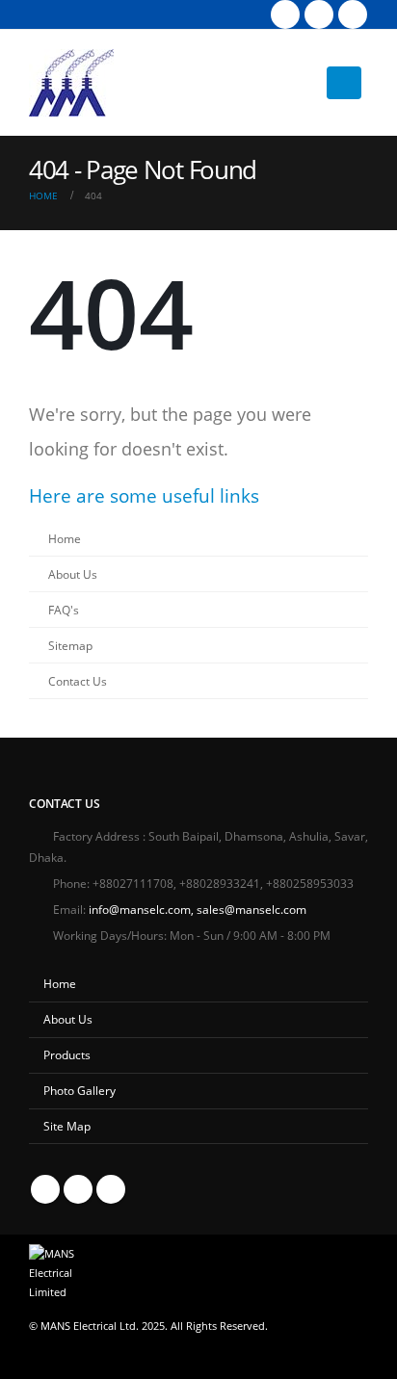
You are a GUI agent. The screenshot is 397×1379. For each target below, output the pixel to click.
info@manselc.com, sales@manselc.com (197, 909)
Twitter (78, 1189)
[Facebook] (285, 14)
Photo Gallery (79, 1090)
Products (67, 1054)
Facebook (45, 1189)
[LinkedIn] (352, 14)
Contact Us (77, 681)
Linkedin (110, 1189)
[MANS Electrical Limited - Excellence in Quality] (71, 83)
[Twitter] (318, 14)
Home (64, 538)
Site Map (67, 1125)
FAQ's (63, 609)
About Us (72, 574)
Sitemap (70, 645)
